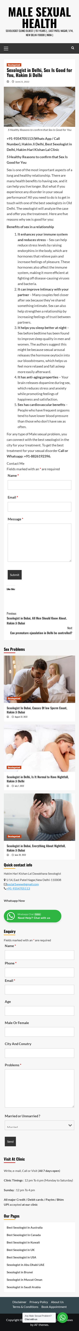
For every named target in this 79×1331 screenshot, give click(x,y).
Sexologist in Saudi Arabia (24, 1287)
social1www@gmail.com (23, 884)
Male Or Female (17, 1023)
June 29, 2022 (20, 854)
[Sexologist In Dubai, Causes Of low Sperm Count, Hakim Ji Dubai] (39, 679)
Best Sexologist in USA (21, 1257)
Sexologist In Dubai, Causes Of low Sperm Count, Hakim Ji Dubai (37, 710)
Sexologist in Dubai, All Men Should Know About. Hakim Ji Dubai (37, 618)
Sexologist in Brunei (20, 1272)
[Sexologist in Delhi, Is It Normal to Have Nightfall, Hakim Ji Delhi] (39, 748)
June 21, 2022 (22, 81)
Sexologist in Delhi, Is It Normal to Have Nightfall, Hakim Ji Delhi (38, 779)
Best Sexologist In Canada (24, 1235)
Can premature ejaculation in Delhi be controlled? (41, 630)
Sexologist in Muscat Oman (24, 1279)
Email (13, 497)
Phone (10, 963)
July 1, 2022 (19, 785)
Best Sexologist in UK (21, 1250)
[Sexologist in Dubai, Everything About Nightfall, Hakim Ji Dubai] (39, 817)
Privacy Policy (39, 1302)
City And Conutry (18, 1044)
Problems (13, 1065)
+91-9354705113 (18, 888)
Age (8, 1001)
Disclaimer (19, 1302)
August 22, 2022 (21, 716)
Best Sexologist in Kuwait (23, 1242)
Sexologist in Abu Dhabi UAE (25, 1264)
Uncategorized (14, 64)
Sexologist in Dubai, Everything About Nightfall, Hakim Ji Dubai (36, 848)
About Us (57, 1302)
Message (15, 519)
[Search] (72, 48)
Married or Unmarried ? (22, 1116)
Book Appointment (54, 1306)
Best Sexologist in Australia (25, 1227)
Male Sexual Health (39, 17)
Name (13, 475)
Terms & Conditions (25, 1306)
